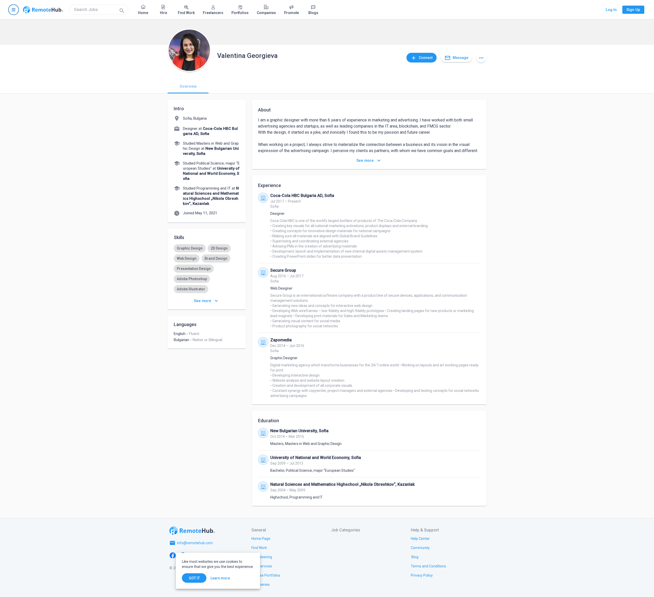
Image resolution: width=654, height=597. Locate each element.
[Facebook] (173, 555)
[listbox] (207, 273)
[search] (98, 9)
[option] (190, 248)
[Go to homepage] (43, 10)
